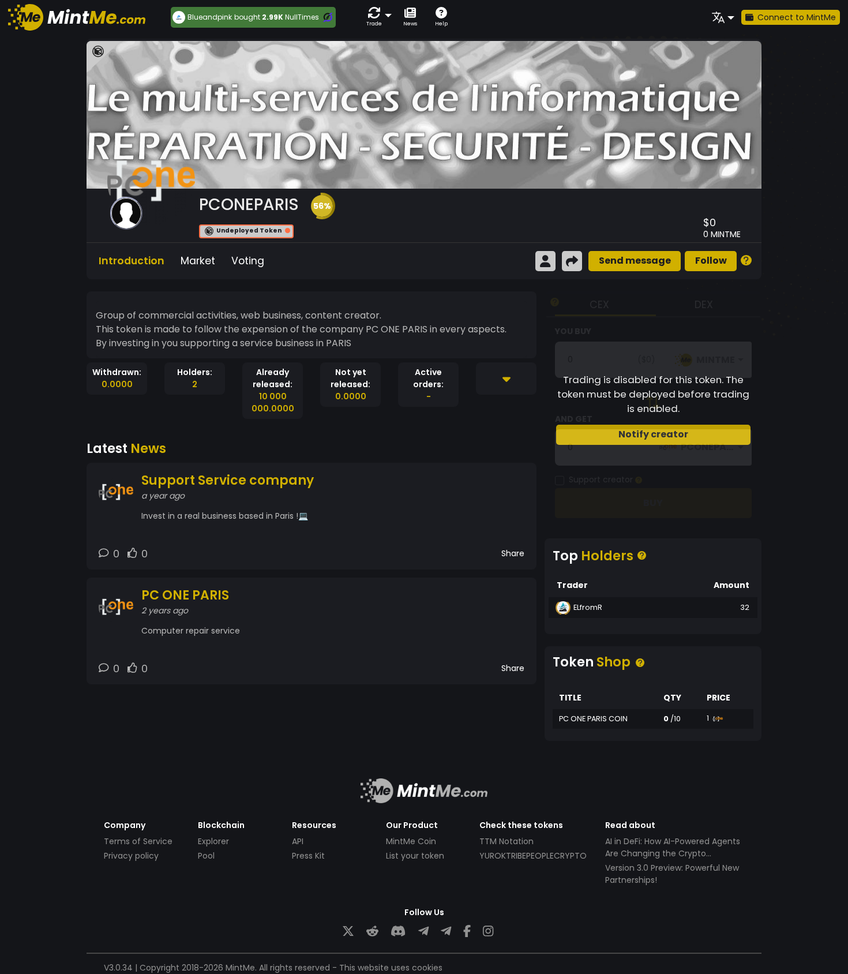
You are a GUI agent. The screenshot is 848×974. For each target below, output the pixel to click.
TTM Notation (506, 841)
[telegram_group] (423, 931)
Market (198, 261)
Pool (206, 855)
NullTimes (302, 17)
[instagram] (488, 931)
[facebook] (467, 931)
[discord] (398, 931)
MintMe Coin (411, 841)
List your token (415, 855)
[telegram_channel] (446, 931)
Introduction (131, 261)
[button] (377, 17)
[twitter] (348, 931)
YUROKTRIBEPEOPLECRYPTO (533, 855)
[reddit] (372, 931)
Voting (247, 261)
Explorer (213, 841)
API (297, 841)
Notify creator (653, 434)
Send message (635, 260)
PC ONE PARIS (185, 595)
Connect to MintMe (796, 17)
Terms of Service (138, 841)
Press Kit (308, 855)
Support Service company (227, 480)
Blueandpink (209, 17)
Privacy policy (131, 855)
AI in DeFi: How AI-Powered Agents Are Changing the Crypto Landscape (672, 853)
